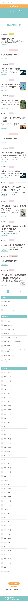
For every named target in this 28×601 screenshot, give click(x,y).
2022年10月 (7, 542)
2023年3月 (7, 525)
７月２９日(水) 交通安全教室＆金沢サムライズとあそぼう (13, 276)
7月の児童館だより (9, 260)
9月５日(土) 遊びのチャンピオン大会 (12, 341)
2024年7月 (7, 459)
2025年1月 (7, 443)
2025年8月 (7, 418)
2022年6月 (7, 559)
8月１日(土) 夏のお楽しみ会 (13, 245)
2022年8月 (7, 550)
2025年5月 (7, 430)
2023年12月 (7, 488)
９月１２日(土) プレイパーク (13, 100)
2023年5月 (7, 517)
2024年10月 (7, 451)
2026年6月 (7, 381)
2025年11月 (7, 410)
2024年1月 (7, 484)
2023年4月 (7, 521)
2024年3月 (7, 476)
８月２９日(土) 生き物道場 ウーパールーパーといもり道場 (13, 154)
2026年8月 (7, 372)
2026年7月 (7, 377)
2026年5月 (7, 385)
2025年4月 (7, 434)
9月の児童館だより (9, 54)
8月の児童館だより (9, 138)
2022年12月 (7, 534)
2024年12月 (7, 447)
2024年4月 (7, 472)
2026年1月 (7, 401)
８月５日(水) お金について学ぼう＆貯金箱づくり (13, 227)
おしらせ (11, 34)
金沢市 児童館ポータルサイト (14, 598)
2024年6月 (7, 463)
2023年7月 (7, 509)
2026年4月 (7, 389)
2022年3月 (7, 571)
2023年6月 (7, 513)
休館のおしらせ (7, 38)
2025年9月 (7, 414)
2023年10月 (7, 497)
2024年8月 (7, 455)
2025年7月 (7, 422)
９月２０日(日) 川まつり (11, 84)
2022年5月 (7, 563)
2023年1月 (7, 530)
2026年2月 (7, 397)
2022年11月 (7, 538)
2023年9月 (7, 501)
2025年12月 (7, 405)
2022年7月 (7, 554)
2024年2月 (7, 480)
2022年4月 (7, 567)
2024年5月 (7, 468)
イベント (11, 64)
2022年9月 (7, 546)
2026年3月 (7, 393)
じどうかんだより (13, 50)
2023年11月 (7, 492)
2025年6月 (7, 426)
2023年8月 (7, 505)
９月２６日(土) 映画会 (10, 68)
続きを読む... (4, 44)
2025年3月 (7, 439)
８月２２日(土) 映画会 (10, 171)
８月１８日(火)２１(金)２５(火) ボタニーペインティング (14, 188)
